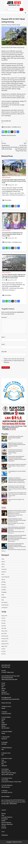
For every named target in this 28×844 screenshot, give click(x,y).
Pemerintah (3, 587)
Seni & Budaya (4, 602)
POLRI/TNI (3, 597)
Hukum (2, 566)
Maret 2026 (3, 628)
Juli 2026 (3, 618)
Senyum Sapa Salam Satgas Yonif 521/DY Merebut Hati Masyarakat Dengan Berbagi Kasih (14, 181)
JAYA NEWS (19, 842)
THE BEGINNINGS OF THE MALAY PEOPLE (17, 471)
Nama (3, 337)
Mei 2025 (3, 653)
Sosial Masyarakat (11, 135)
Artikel (2, 559)
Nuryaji (18, 24)
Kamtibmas (3, 571)
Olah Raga (3, 582)
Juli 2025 (3, 648)
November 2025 (4, 638)
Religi (2, 599)
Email (3, 344)
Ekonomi (3, 561)
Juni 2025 (3, 651)
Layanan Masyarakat (5, 576)
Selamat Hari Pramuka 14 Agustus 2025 (16, 499)
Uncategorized (4, 607)
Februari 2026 (4, 630)
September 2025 (5, 643)
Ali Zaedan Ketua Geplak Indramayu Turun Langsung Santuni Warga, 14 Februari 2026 (12, 234)
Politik (2, 594)
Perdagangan (4, 592)
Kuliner (2, 574)
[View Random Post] (25, 13)
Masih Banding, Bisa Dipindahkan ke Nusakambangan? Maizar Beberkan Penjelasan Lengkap (15, 451)
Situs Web (3, 351)
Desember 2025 (4, 636)
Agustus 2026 (4, 615)
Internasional (4, 569)
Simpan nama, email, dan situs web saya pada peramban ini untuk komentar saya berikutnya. (14, 360)
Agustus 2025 (4, 646)
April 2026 (3, 625)
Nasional (3, 579)
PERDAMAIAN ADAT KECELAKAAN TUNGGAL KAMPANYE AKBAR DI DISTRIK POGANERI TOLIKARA (16, 445)
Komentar (4, 317)
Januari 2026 (4, 633)
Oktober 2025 (4, 641)
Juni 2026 (3, 620)
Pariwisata (3, 584)
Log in (3, 831)
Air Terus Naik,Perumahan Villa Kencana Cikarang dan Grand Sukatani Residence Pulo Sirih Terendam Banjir (13, 276)
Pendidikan (3, 589)
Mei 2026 (3, 623)
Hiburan (3, 564)
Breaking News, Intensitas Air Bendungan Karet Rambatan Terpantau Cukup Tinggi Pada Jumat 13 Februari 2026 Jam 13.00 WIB (17, 487)
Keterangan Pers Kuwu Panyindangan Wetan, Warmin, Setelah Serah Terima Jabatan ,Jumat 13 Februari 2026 (17, 494)
